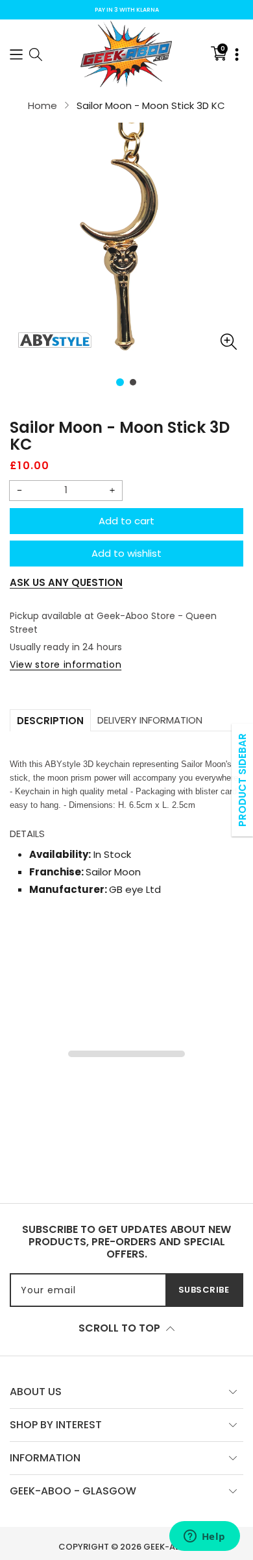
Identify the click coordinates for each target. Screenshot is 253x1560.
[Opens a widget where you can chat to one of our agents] (204, 1537)
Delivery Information (149, 720)
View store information (65, 664)
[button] (16, 53)
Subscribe (204, 1290)
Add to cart (126, 521)
